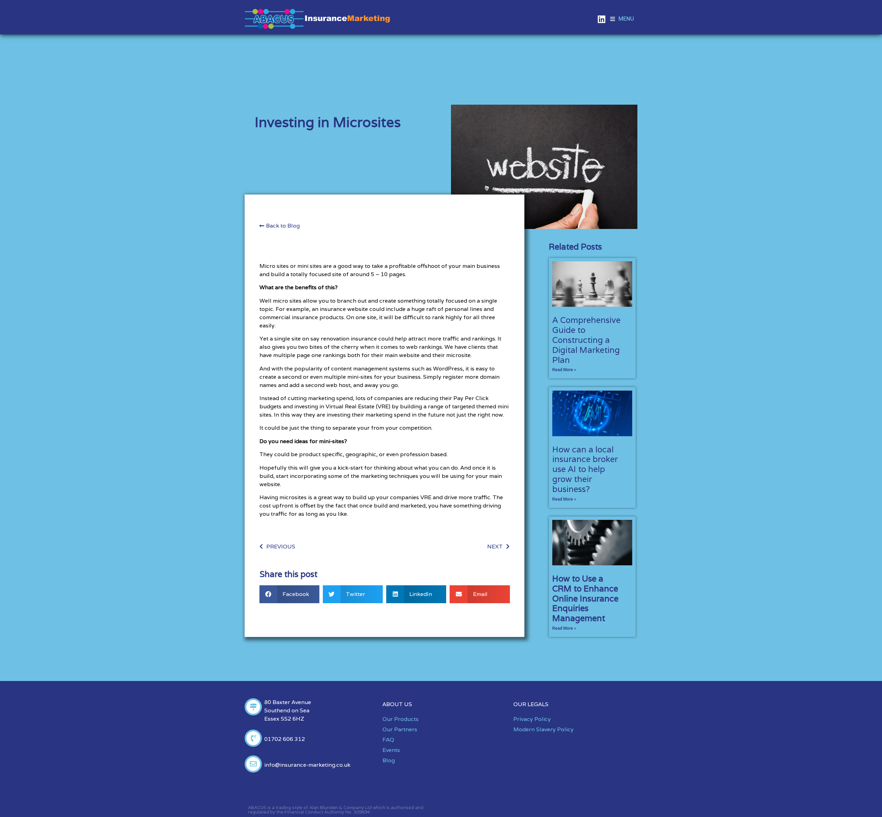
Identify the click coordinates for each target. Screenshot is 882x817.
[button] (622, 19)
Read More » (564, 369)
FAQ (388, 739)
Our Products (400, 719)
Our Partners (399, 729)
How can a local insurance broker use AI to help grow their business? (585, 469)
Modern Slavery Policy (543, 729)
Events (391, 750)
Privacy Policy (532, 719)
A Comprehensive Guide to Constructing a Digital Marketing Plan (586, 340)
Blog (388, 760)
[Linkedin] (601, 19)
